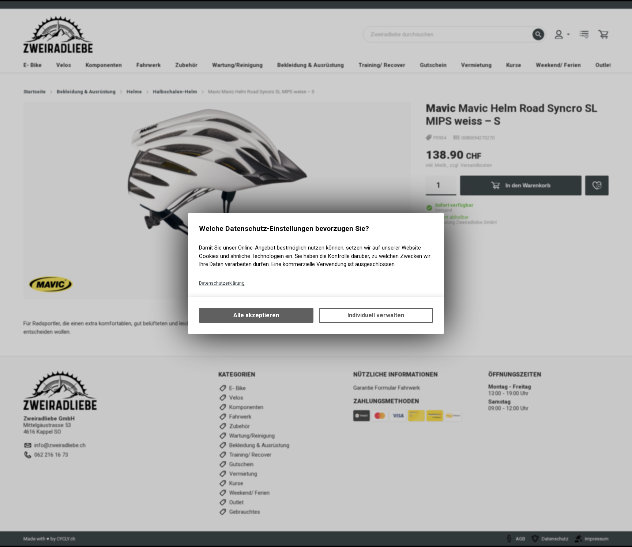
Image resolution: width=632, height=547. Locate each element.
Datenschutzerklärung (222, 283)
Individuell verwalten (375, 315)
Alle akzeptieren (256, 315)
